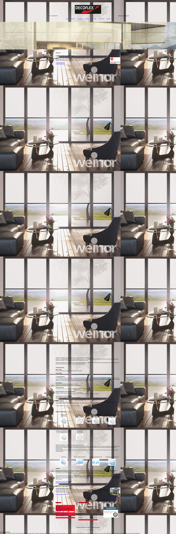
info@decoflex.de (64, 514)
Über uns (94, 18)
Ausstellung (80, 18)
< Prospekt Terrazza (60, 63)
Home (67, 18)
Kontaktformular (60, 515)
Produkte (73, 18)
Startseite (78, 527)
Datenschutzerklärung (95, 527)
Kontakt (108, 18)
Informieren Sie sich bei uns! (62, 494)
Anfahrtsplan (59, 510)
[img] (88, 7)
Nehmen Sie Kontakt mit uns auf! (63, 482)
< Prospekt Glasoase (60, 62)
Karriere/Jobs (101, 18)
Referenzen (87, 18)
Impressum (83, 527)
